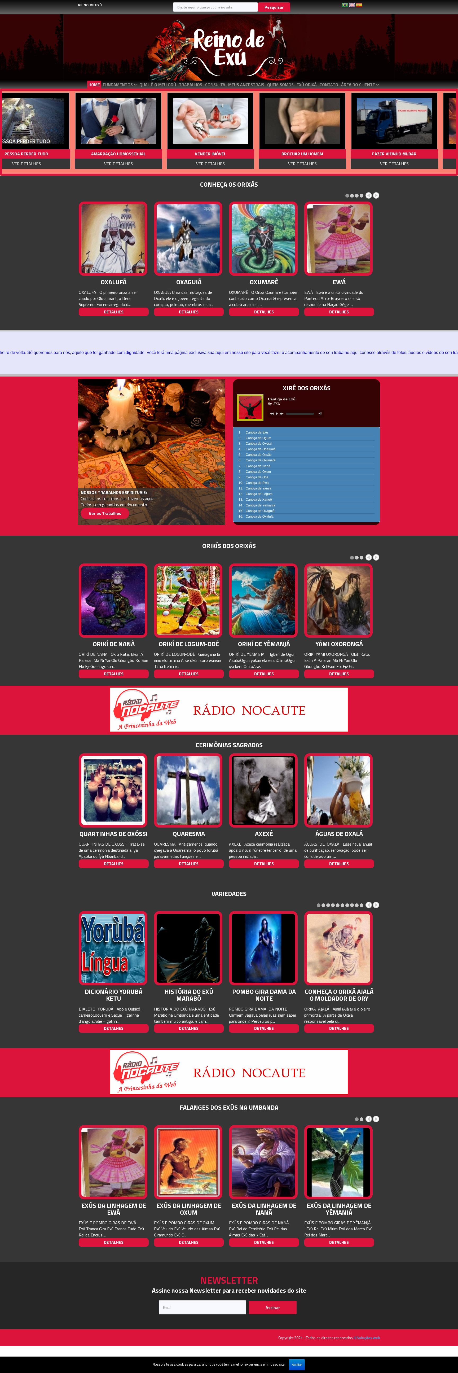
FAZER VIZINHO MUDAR (246, 154)
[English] (352, 7)
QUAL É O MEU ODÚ (157, 84)
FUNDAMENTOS (118, 84)
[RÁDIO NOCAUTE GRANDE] (229, 709)
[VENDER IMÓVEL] (62, 121)
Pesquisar (274, 7)
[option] (61, 132)
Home (94, 84)
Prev (368, 195)
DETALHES (114, 312)
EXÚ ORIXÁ (307, 84)
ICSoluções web (367, 1337)
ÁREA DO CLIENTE (358, 84)
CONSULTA (215, 84)
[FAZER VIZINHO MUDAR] (246, 121)
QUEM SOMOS (280, 84)
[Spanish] (359, 7)
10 (361, 905)
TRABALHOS (190, 84)
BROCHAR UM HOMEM (154, 154)
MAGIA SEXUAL (338, 154)
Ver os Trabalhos (105, 513)
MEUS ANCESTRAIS (246, 84)
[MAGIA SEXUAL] (338, 121)
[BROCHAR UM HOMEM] (154, 121)
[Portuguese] (345, 7)
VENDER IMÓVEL (62, 154)
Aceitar (297, 1365)
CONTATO (329, 84)
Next (376, 195)
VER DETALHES (62, 163)
